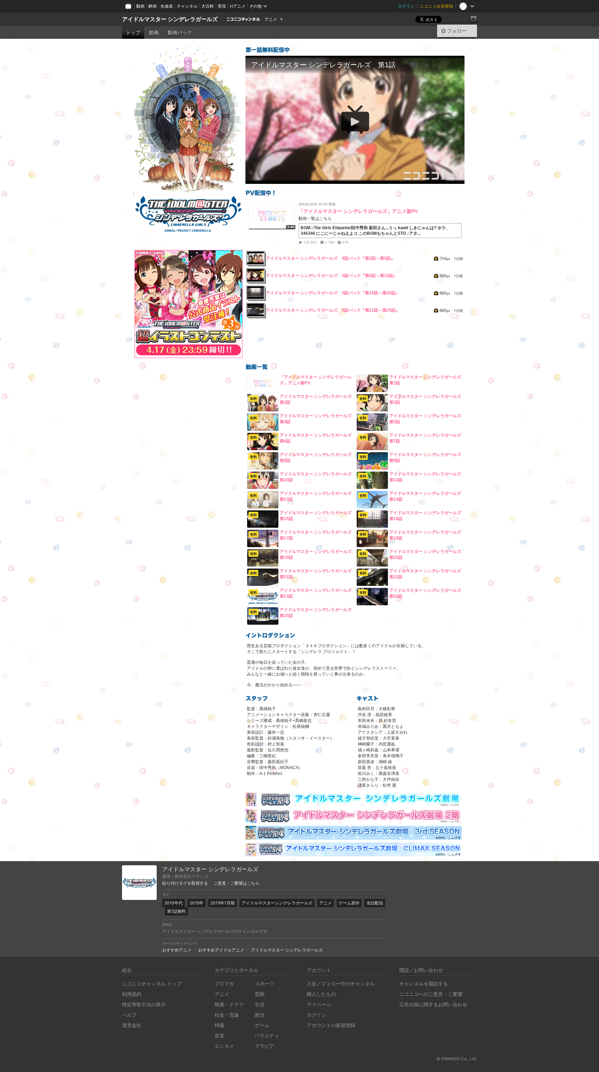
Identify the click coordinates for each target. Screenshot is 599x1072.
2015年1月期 (222, 902)
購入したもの (321, 994)
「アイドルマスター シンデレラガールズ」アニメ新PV (358, 211)
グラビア (264, 1046)
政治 (259, 1015)
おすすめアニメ (176, 950)
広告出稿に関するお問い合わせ (433, 1004)
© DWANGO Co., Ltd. (456, 1058)
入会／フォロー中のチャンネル (341, 983)
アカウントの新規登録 (331, 1025)
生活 (259, 1004)
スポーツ (264, 983)
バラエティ (267, 1035)
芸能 (259, 994)
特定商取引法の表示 (144, 1004)
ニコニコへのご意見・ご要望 (430, 994)
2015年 (196, 902)
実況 (222, 6)
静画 (152, 6)
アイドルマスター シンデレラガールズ (170, 19)
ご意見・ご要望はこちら (236, 883)
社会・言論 (227, 1015)
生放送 (166, 6)
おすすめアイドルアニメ (221, 950)
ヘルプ (129, 1015)
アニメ (270, 19)
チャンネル (187, 6)
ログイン (406, 6)
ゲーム (262, 1025)
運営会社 (131, 1025)
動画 (140, 6)
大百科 (207, 6)
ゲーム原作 (349, 902)
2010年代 (173, 902)
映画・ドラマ (229, 1004)
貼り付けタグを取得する (185, 883)
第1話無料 (176, 911)
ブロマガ (224, 983)
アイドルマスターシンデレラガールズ (277, 902)
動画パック (180, 32)
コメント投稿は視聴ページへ (355, 178)
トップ (133, 32)
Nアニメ (237, 6)
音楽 (219, 1035)
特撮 (219, 1025)
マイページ (319, 1004)
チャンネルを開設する (423, 983)
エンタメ (224, 1046)
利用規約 (131, 994)
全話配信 (374, 902)
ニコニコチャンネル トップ (152, 983)
